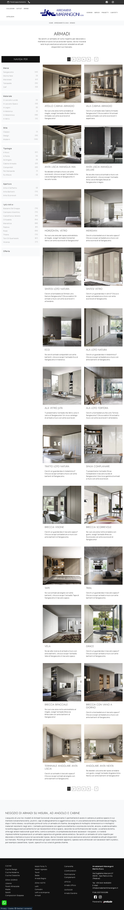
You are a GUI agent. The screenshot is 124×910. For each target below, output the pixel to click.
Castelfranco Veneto (11, 216)
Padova (6, 227)
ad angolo (7, 160)
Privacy (4, 908)
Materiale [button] (7, 96)
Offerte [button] (6, 251)
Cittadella (7, 219)
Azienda (90, 12)
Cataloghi (10, 16)
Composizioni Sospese (14, 895)
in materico (8, 111)
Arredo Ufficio (70, 885)
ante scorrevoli (9, 195)
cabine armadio (9, 163)
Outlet (19, 8)
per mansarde (9, 171)
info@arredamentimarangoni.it (105, 888)
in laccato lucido (10, 100)
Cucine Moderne (12, 872)
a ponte (6, 156)
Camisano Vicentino (11, 212)
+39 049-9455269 (103, 883)
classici (6, 132)
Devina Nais (8, 76)
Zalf (5, 87)
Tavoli (37, 872)
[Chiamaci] (29, 2)
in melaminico (9, 115)
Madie (7, 889)
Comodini (39, 889)
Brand (26, 8)
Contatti (114, 12)
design (6, 135)
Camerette (68, 866)
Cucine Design (11, 869)
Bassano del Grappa (11, 208)
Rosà (5, 231)
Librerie (8, 883)
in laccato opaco (10, 104)
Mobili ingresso (41, 869)
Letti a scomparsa (42, 892)
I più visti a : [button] (8, 204)
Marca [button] (6, 68)
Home (51, 23)
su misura (7, 175)
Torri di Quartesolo (11, 238)
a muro (6, 152)
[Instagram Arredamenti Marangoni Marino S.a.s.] (99, 897)
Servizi (97, 12)
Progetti (105, 12)
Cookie (11, 908)
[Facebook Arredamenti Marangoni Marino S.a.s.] (95, 897)
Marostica (7, 223)
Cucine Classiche (12, 875)
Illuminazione (69, 874)
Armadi (72, 23)
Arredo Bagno (40, 878)
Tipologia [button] (7, 148)
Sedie (37, 875)
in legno (6, 107)
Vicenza (6, 242)
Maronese (7, 79)
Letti (37, 886)
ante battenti (9, 191)
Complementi (69, 877)
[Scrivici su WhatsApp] (4, 902)
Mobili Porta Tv (41, 866)
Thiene (6, 234)
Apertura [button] (7, 184)
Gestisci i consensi (24, 908)
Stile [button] (5, 128)
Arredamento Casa (61, 23)
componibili (8, 167)
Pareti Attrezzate (12, 886)
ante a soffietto (10, 188)
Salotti (8, 892)
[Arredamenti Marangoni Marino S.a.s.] (62, 12)
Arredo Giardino (70, 893)
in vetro (6, 119)
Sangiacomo (8, 72)
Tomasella (7, 83)
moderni (6, 139)
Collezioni (10, 8)
